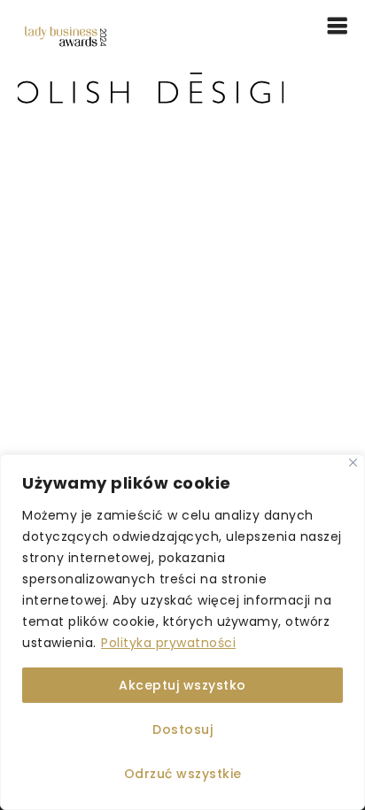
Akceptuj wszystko (182, 685)
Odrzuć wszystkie (183, 774)
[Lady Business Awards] (65, 35)
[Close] (353, 463)
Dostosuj (182, 729)
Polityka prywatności (168, 643)
